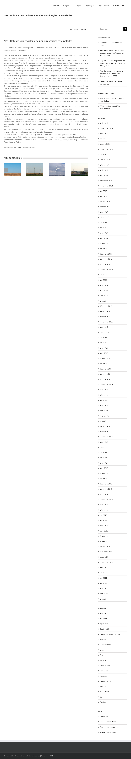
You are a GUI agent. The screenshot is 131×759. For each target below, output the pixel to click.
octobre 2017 (105, 207)
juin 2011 (103, 578)
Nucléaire (103, 676)
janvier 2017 (105, 249)
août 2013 (104, 442)
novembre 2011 (106, 552)
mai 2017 (103, 227)
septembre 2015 (106, 322)
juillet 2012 (104, 510)
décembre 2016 (106, 254)
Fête (101, 655)
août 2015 (104, 327)
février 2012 (105, 536)
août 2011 (104, 567)
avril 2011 (104, 588)
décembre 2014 (106, 369)
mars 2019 (104, 175)
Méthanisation (105, 665)
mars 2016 (104, 290)
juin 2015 (103, 337)
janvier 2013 (105, 478)
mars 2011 (104, 594)
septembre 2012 (106, 499)
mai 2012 (103, 520)
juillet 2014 (104, 395)
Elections (103, 639)
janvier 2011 (105, 599)
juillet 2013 (104, 447)
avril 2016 (104, 285)
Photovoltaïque (105, 681)
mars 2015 (104, 353)
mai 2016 (103, 280)
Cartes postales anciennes (110, 634)
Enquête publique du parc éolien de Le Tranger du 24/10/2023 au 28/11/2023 (112, 63)
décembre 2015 (106, 306)
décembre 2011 (106, 546)
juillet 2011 (104, 573)
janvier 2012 (105, 541)
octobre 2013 (105, 431)
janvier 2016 (105, 301)
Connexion (104, 716)
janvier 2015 (105, 363)
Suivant (83, 29)
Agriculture (104, 624)
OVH (51, 756)
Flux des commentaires (109, 727)
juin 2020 (103, 154)
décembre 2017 (106, 201)
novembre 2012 (106, 489)
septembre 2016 (106, 269)
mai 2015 (103, 343)
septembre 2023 (106, 128)
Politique (103, 686)
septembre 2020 (106, 149)
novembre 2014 (106, 374)
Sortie (102, 697)
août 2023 (104, 133)
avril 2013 (104, 463)
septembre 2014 (106, 384)
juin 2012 (103, 515)
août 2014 (104, 390)
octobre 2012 (105, 494)
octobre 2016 (105, 264)
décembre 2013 (106, 426)
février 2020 (105, 160)
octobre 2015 (105, 316)
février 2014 (105, 416)
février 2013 (105, 473)
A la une (103, 613)
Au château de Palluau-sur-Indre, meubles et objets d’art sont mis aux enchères (112, 53)
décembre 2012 (106, 484)
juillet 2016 (104, 275)
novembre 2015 (106, 311)
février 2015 (105, 358)
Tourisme (103, 702)
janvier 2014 (105, 421)
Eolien (19, 147)
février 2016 (105, 296)
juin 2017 (103, 222)
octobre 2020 (105, 144)
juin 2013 (103, 452)
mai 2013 (103, 458)
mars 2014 (104, 411)
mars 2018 (104, 196)
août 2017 (104, 212)
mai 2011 (103, 583)
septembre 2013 (106, 437)
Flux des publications (108, 722)
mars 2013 (104, 468)
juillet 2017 (104, 217)
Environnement (105, 645)
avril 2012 (104, 525)
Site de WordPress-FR (108, 732)
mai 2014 (103, 400)
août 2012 (104, 505)
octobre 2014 (105, 379)
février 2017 (105, 243)
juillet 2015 (104, 332)
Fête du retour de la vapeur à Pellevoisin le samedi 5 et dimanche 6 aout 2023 (111, 73)
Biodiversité (104, 629)
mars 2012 (104, 531)
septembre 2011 (106, 562)
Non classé (104, 671)
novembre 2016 (106, 259)
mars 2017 (104, 238)
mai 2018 (103, 191)
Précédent (74, 29)
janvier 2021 (105, 139)
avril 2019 (104, 170)
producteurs (104, 692)
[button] (123, 5)
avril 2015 (104, 348)
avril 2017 (104, 233)
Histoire (103, 660)
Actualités (103, 618)
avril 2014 (104, 405)
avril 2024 (104, 123)
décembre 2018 (106, 180)
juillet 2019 (104, 165)
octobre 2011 (105, 557)
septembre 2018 (106, 186)
